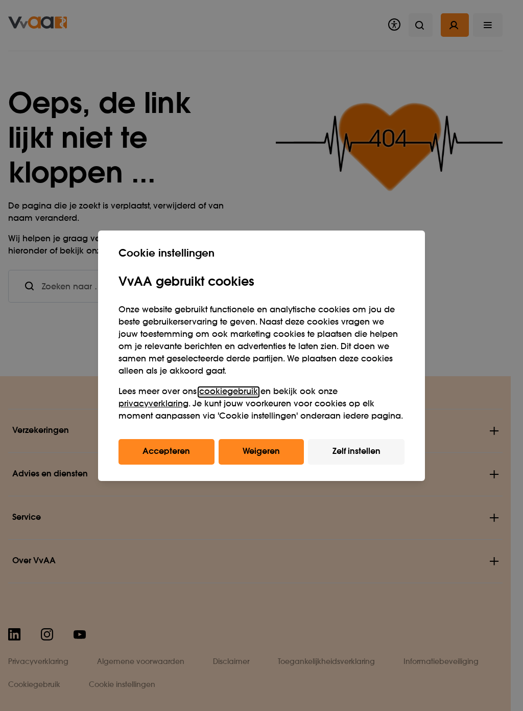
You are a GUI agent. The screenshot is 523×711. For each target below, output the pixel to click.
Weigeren (261, 452)
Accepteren (166, 452)
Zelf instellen (356, 452)
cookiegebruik (228, 392)
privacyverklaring (153, 404)
